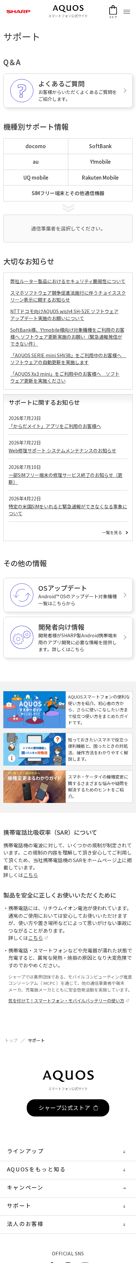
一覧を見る (112, 532)
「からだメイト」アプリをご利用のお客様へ (55, 426)
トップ (11, 1040)
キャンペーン (25, 1187)
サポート (36, 1040)
